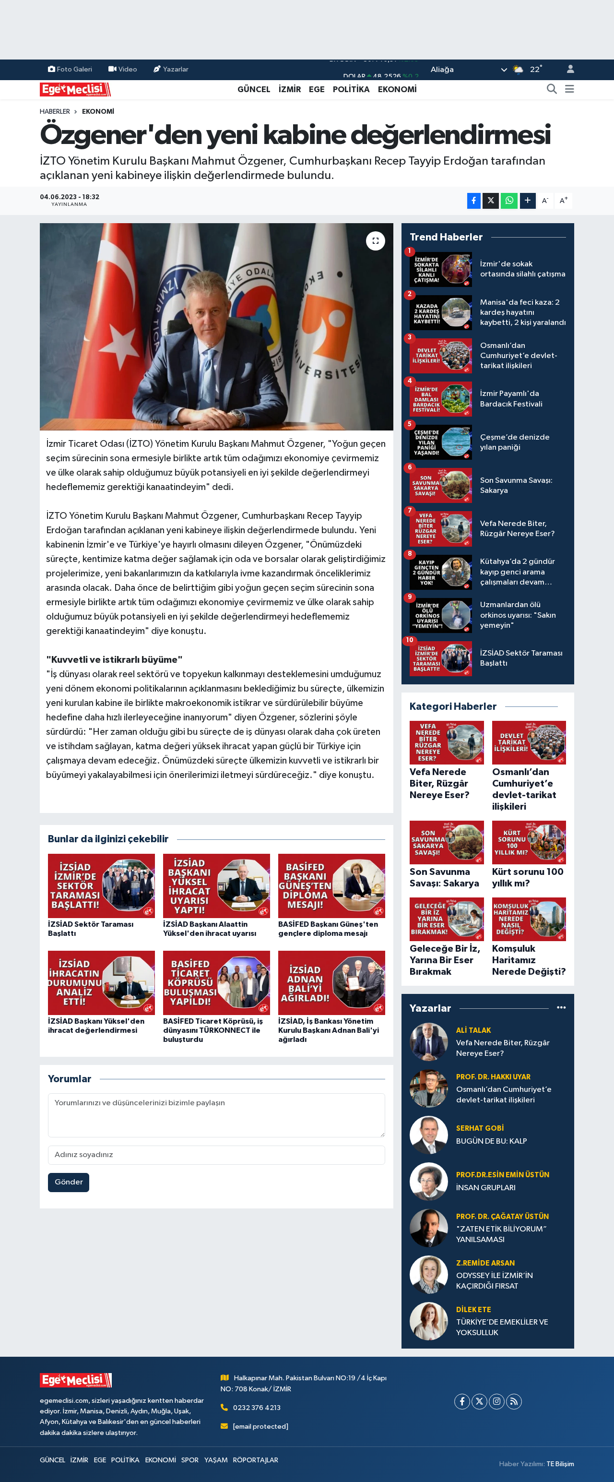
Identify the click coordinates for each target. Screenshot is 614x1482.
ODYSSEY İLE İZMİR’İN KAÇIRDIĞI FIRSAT (494, 1281)
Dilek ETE (473, 1310)
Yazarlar (176, 69)
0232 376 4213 (257, 1407)
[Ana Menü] (569, 90)
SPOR (190, 1460)
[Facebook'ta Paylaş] (474, 201)
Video (127, 69)
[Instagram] (497, 1402)
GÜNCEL (254, 89)
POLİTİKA (351, 89)
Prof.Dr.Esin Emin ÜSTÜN (502, 1175)
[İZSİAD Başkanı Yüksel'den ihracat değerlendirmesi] (101, 983)
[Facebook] (462, 1402)
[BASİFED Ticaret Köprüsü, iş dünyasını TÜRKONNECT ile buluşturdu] (216, 983)
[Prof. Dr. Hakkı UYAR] (429, 1088)
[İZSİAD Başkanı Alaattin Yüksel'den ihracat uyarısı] (216, 886)
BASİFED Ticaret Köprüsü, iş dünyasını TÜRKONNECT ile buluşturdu (213, 1030)
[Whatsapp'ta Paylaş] (509, 201)
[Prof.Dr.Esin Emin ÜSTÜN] (429, 1181)
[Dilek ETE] (429, 1321)
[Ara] (552, 90)
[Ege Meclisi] (76, 89)
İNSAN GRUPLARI (486, 1188)
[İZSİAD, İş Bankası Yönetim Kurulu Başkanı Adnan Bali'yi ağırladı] (331, 983)
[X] (479, 1402)
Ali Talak (473, 1030)
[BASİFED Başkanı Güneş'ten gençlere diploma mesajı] (331, 886)
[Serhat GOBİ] (429, 1135)
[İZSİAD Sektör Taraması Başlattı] (101, 886)
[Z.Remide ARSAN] (429, 1274)
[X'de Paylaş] (491, 201)
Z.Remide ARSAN (485, 1263)
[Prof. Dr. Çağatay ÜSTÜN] (429, 1228)
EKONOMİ (397, 89)
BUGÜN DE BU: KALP (491, 1141)
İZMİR (290, 89)
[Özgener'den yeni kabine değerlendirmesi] (216, 326)
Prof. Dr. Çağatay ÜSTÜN (502, 1216)
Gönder (69, 1182)
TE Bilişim (560, 1464)
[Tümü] (561, 1008)
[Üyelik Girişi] (566, 70)
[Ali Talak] (429, 1042)
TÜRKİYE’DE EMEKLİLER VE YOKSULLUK (502, 1327)
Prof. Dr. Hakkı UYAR (493, 1077)
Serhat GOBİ (480, 1128)
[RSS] (514, 1402)
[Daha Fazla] (528, 201)
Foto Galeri (74, 69)
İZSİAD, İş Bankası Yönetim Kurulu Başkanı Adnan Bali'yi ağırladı (328, 1030)
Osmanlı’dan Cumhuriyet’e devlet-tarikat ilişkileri (504, 1095)
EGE (317, 89)
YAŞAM (216, 1460)
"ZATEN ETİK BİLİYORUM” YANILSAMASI (501, 1234)
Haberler (55, 111)
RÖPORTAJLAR (255, 1460)
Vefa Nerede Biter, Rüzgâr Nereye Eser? (503, 1048)
